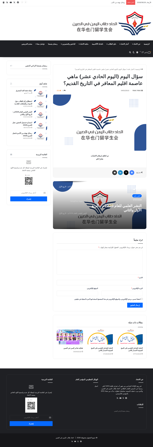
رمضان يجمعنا (53, 44)
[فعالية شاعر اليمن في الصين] (70, 337)
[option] (99, 205)
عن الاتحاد (137, 44)
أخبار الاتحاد (125, 44)
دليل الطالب (112, 44)
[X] (126, 172)
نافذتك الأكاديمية (97, 44)
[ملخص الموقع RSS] (117, 398)
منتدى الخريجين (27, 44)
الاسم (140, 277)
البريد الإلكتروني (137, 288)
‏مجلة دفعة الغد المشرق (24, 90)
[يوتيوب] (120, 398)
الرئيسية (147, 44)
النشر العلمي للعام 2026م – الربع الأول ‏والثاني (117, 207)
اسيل (96, 386)
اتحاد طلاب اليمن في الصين (65, 438)
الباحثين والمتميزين (68, 44)
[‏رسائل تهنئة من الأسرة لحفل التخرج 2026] (40, 136)
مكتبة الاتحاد (84, 44)
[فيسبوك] (131, 172)
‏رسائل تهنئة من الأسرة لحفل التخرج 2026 (111, 2)
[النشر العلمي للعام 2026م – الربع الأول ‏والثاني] (40, 115)
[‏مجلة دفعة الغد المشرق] (40, 93)
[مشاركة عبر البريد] (114, 172)
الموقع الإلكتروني (92, 288)
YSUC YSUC (136, 90)
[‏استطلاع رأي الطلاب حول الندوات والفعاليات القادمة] (40, 104)
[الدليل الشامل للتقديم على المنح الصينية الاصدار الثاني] (129, 337)
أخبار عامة (130, 69)
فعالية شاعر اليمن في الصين (73, 348)
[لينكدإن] (120, 172)
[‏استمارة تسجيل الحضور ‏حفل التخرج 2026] (40, 125)
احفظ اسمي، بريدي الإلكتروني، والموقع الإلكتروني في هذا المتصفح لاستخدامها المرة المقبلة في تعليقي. (107, 299)
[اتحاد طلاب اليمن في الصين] (112, 23)
